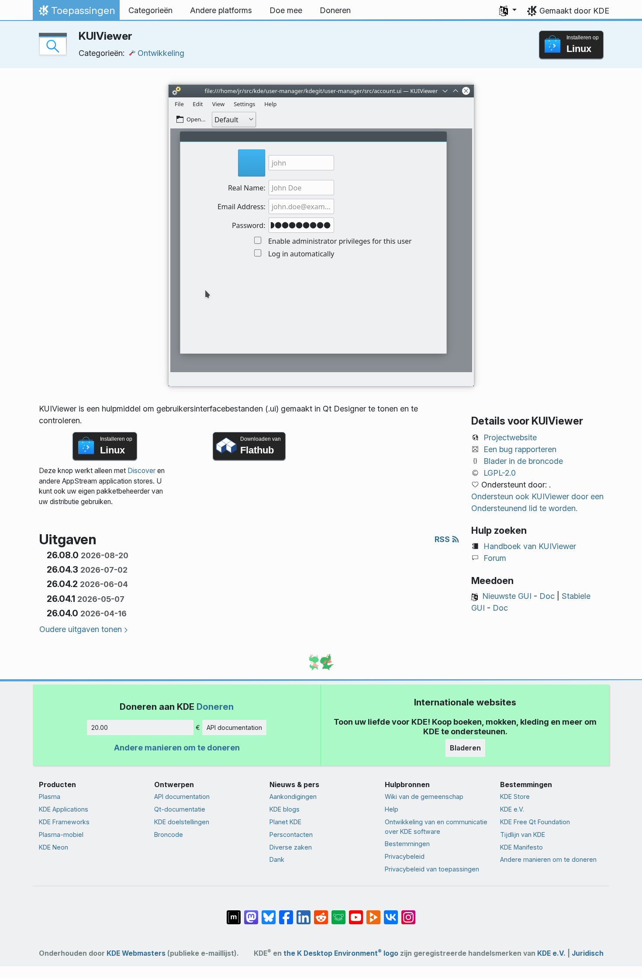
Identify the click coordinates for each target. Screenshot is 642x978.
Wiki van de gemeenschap (424, 796)
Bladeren (465, 747)
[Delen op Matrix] (234, 913)
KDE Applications (63, 809)
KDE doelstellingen (181, 822)
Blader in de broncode (523, 461)
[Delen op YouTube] (356, 913)
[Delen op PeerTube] (373, 913)
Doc (547, 596)
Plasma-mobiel (61, 834)
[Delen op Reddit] (321, 913)
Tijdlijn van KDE (522, 834)
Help (391, 809)
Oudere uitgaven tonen (80, 629)
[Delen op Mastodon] (251, 913)
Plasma (49, 796)
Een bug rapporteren (519, 449)
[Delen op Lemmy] (338, 913)
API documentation (234, 727)
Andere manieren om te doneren (177, 747)
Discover (141, 471)
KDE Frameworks (64, 822)
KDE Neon (53, 847)
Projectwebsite (510, 437)
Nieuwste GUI (507, 596)
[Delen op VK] (391, 913)
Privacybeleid (405, 856)
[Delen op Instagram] (408, 913)
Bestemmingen (407, 843)
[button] (507, 10)
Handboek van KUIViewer (529, 546)
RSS (443, 539)
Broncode (168, 834)
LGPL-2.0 (499, 472)
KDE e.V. (512, 809)
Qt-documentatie (179, 809)
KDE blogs (284, 809)
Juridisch (588, 953)
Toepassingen (76, 12)
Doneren (215, 706)
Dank (276, 859)
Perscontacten (291, 834)
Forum (494, 558)
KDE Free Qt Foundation (535, 822)
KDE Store (515, 796)
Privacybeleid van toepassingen (432, 869)
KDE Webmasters (136, 953)
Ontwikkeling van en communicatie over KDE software (436, 826)
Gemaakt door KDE (574, 10)
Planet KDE (285, 822)
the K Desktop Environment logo (340, 953)
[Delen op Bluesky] (269, 913)
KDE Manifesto (521, 847)
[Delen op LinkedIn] (304, 913)
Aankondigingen (293, 796)
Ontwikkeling (161, 53)
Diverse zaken (290, 847)
